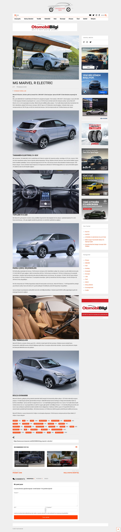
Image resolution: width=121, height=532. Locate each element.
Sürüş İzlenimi (28, 19)
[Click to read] (29, 459)
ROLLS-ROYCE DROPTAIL (71, 473)
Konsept (62, 19)
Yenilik (39, 19)
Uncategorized (89, 287)
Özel (78, 19)
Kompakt (87, 271)
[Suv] (60, 11)
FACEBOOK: (39, 478)
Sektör (85, 19)
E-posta (49, 507)
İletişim (93, 19)
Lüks (86, 276)
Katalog (87, 268)
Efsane (71, 19)
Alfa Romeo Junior (54, 464)
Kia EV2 (87, 231)
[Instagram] (96, 15)
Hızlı (55, 19)
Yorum (16, 492)
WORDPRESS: (30, 478)
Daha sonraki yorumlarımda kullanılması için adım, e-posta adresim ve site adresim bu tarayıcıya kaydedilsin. (41, 511)
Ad (15, 507)
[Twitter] (93, 15)
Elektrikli (47, 19)
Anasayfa (17, 19)
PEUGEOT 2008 (17, 473)
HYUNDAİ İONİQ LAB (20, 91)
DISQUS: (46, 478)
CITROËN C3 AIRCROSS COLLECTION (95, 237)
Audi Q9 (87, 234)
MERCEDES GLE (21, 464)
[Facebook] (99, 15)
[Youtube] (90, 15)
